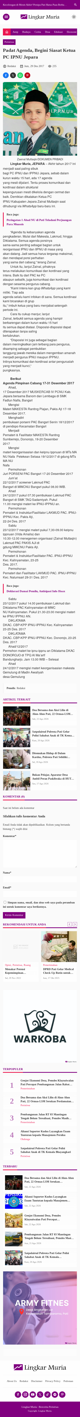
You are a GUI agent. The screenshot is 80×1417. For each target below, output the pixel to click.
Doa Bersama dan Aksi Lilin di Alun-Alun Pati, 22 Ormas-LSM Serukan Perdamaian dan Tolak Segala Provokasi (46, 1101)
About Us (12, 1381)
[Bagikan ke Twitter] (13, 75)
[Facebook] (18, 1394)
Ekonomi (72, 31)
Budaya (26, 31)
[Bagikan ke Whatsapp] (20, 75)
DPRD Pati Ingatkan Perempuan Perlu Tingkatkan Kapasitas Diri (21, 973)
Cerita (38, 31)
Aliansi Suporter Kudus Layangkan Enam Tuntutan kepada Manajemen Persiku (45, 1200)
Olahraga (25, 1139)
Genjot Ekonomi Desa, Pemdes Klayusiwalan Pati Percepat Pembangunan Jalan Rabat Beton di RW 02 (47, 1084)
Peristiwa (9, 42)
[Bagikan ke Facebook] (6, 75)
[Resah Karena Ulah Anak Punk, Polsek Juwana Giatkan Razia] (59, 946)
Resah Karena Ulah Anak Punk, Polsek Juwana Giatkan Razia (58, 973)
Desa (47, 31)
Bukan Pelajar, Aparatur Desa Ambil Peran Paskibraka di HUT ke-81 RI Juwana (51, 778)
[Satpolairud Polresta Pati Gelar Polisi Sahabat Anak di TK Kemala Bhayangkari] (16, 737)
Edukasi (58, 31)
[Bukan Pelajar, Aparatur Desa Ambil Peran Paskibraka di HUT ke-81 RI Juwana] (16, 780)
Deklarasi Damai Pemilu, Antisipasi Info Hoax (36, 591)
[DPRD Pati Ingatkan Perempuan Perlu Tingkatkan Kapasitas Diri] (21, 946)
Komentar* (9, 836)
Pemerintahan (12, 965)
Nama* (7, 872)
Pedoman (68, 1381)
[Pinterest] (62, 1394)
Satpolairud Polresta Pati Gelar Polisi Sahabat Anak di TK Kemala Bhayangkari (53, 735)
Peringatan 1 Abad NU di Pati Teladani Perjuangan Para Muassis (39, 222)
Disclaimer (36, 1381)
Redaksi (24, 1381)
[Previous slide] (70, 924)
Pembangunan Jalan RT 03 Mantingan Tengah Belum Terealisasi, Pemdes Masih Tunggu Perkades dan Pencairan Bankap (45, 1118)
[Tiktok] (47, 1394)
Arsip (15, 31)
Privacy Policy (53, 1381)
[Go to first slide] (75, 924)
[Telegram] (55, 1394)
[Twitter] (40, 1394)
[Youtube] (33, 1394)
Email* (7, 887)
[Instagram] (25, 1394)
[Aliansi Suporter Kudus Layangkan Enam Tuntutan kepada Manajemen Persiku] (14, 1201)
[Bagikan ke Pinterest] (27, 75)
